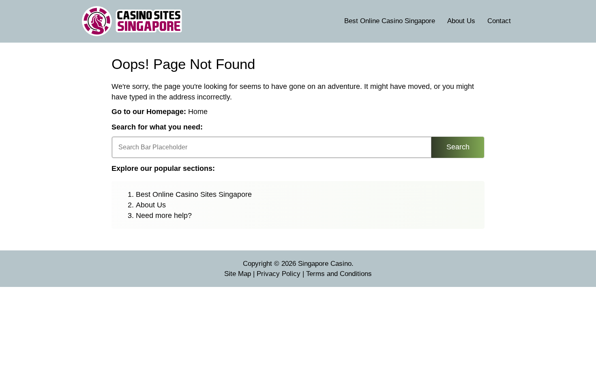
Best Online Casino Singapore (389, 21)
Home (198, 112)
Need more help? (164, 215)
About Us (461, 21)
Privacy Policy (278, 274)
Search (458, 147)
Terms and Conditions (339, 274)
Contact (499, 21)
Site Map (237, 274)
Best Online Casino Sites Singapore (194, 194)
